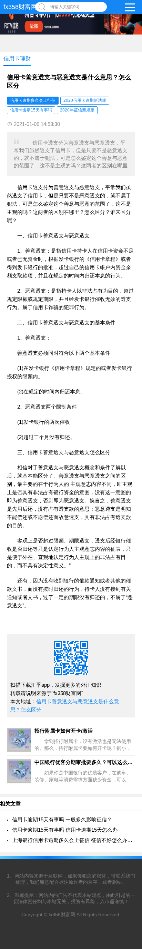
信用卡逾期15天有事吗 (31, 110)
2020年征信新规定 (77, 110)
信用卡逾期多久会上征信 (32, 100)
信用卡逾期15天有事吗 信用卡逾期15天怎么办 (65, 830)
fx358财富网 (20, 6)
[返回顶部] (128, 847)
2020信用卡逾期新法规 (84, 100)
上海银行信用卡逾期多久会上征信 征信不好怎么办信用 (73, 840)
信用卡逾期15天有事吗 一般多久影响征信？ (62, 819)
